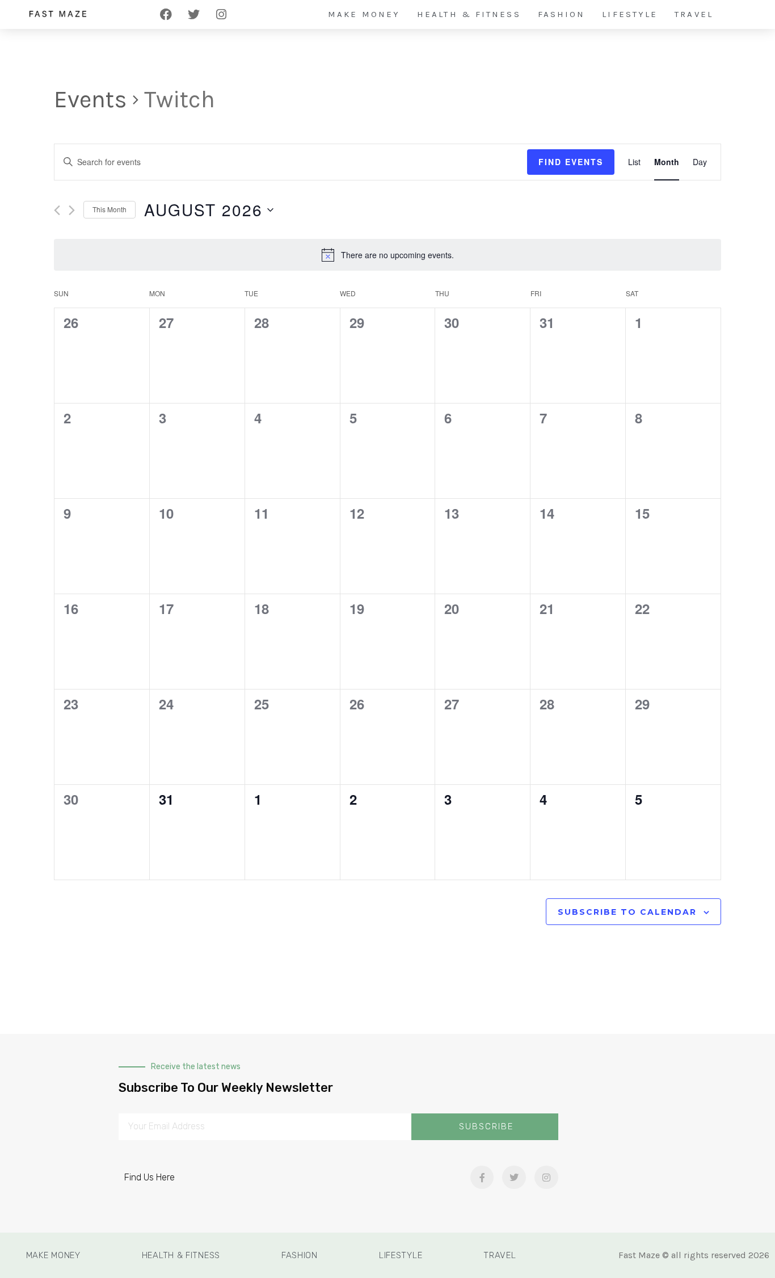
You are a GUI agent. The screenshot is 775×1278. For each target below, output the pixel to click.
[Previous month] (57, 210)
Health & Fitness (469, 14)
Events (90, 99)
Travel (694, 14)
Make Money (364, 14)
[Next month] (72, 210)
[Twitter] (194, 14)
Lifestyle (630, 14)
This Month (109, 209)
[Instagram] (222, 14)
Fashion (562, 14)
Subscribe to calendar (627, 912)
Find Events (570, 161)
